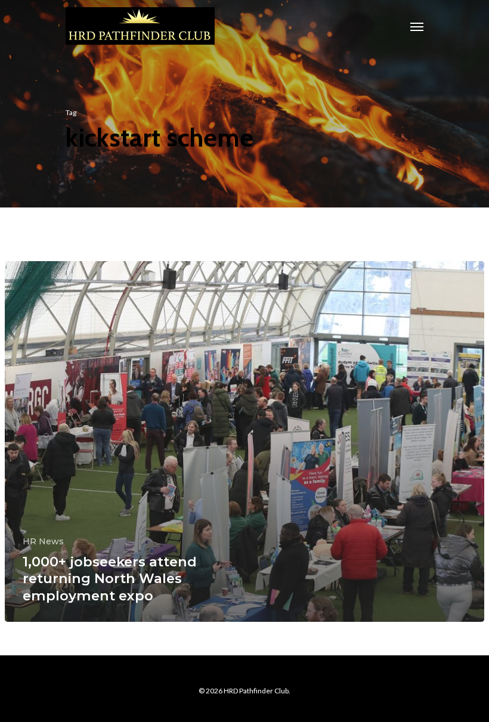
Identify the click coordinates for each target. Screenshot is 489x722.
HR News (43, 541)
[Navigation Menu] (416, 26)
